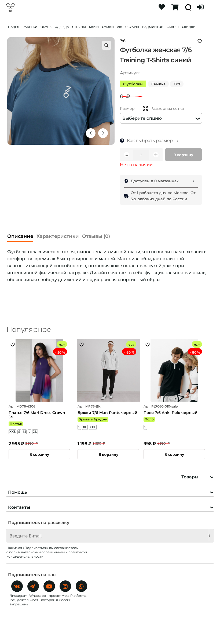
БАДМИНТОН (152, 27)
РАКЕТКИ (30, 27)
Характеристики (57, 236)
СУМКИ (108, 27)
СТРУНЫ (79, 27)
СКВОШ (173, 27)
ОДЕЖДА (62, 27)
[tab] (20, 235)
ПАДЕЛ (13, 27)
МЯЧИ (94, 27)
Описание (20, 236)
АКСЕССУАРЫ (128, 27)
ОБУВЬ (46, 27)
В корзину (183, 154)
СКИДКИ (189, 27)
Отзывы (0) (96, 236)
